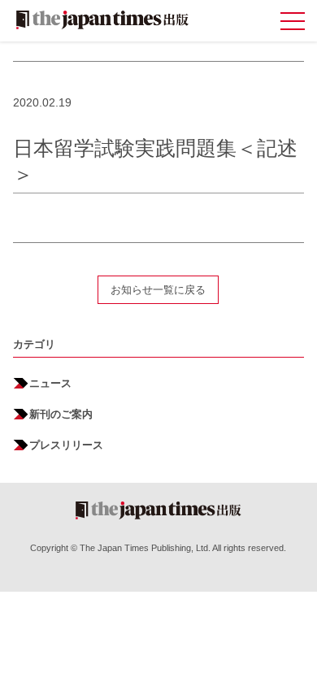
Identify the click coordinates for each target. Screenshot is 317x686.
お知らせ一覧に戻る (158, 290)
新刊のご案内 (61, 414)
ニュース (50, 383)
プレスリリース (66, 445)
